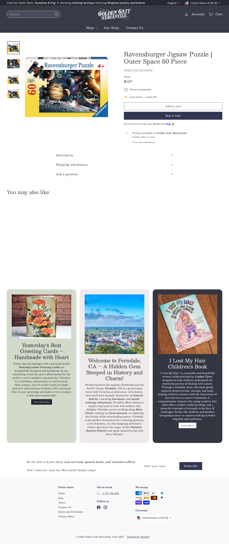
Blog (60, 498)
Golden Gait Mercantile (138, 70)
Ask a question (67, 174)
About (61, 502)
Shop (90, 27)
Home (61, 493)
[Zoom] (67, 86)
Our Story (111, 27)
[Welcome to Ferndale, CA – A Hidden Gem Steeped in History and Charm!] (114, 324)
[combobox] (33, 14)
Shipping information (72, 164)
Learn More (187, 425)
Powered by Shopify (138, 537)
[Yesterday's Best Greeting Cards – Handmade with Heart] (41, 316)
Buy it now (173, 115)
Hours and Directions (70, 512)
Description (64, 155)
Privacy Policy (66, 516)
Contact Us (134, 27)
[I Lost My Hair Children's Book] (187, 324)
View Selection (42, 402)
